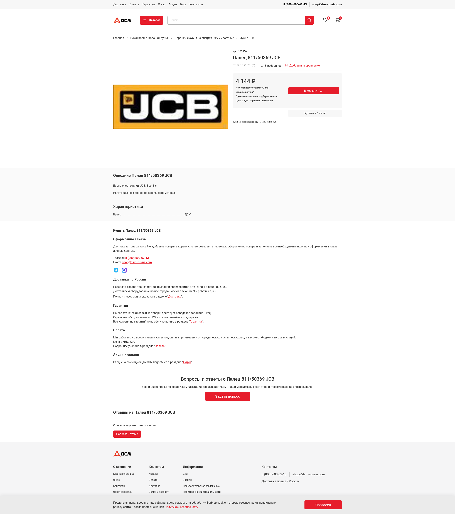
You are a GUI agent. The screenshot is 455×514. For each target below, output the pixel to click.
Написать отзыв (127, 434)
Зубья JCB (247, 38)
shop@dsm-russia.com (327, 4)
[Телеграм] (116, 270)
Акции (173, 4)
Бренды (187, 479)
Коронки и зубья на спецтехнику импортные (204, 38)
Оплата (134, 4)
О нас (161, 4)
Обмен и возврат (159, 491)
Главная (118, 38)
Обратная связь (122, 491)
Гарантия (148, 4)
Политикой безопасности (181, 507)
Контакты (196, 4)
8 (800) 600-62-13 (295, 4)
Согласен (323, 505)
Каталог (154, 20)
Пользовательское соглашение (201, 486)
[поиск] (309, 20)
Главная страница (123, 473)
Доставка (119, 4)
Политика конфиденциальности (202, 491)
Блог (183, 4)
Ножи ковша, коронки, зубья (149, 38)
